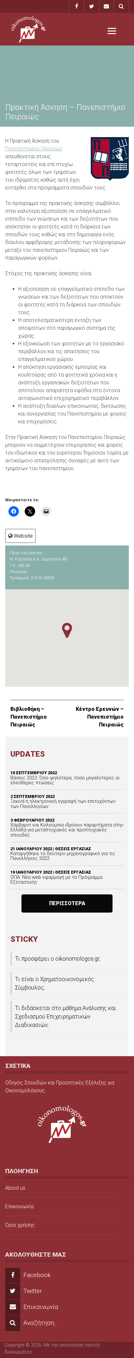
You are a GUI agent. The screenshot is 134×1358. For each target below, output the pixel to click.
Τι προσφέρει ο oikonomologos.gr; (57, 958)
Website (23, 536)
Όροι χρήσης (20, 1225)
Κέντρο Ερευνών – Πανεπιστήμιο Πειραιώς (100, 717)
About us (15, 1188)
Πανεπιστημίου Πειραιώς (34, 149)
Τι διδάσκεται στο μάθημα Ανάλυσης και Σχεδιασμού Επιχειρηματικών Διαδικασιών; (65, 1017)
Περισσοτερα (67, 903)
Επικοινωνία (19, 1206)
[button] (67, 630)
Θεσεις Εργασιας (73, 848)
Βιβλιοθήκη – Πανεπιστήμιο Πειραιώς (28, 717)
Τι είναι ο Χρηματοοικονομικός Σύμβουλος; (54, 983)
